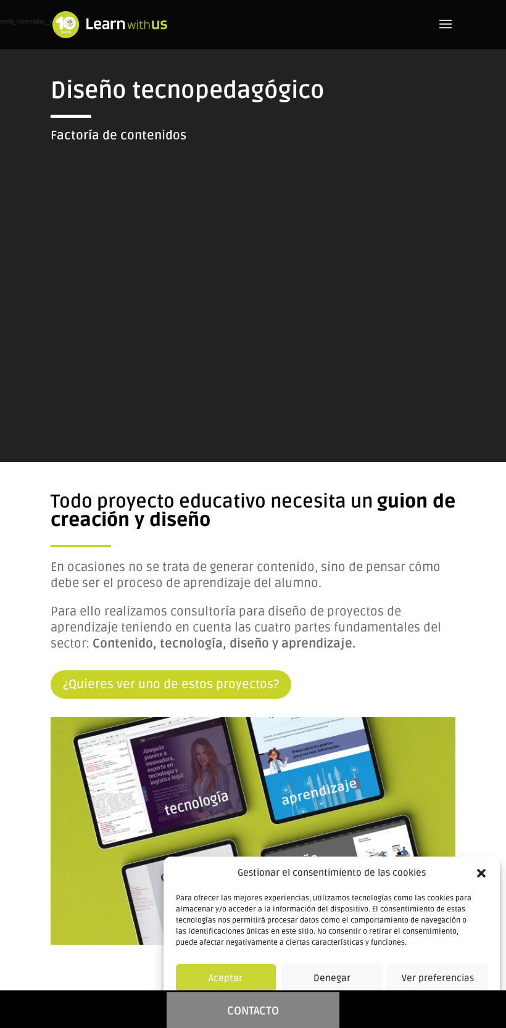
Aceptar (226, 978)
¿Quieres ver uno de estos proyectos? (171, 684)
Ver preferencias (438, 978)
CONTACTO (253, 1011)
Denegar (331, 978)
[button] (481, 873)
